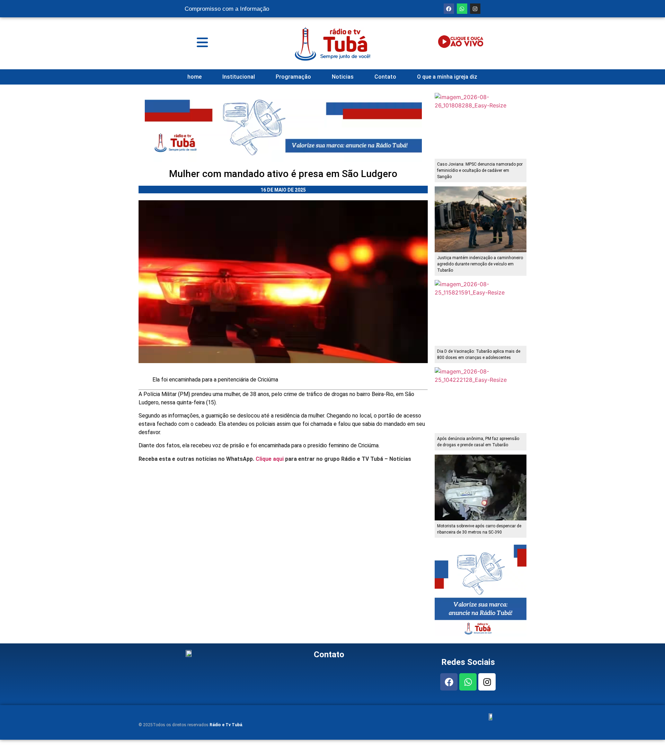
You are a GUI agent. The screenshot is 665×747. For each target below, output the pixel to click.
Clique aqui (270, 459)
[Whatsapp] (462, 8)
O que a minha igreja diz (447, 76)
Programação (293, 76)
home (194, 76)
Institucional (238, 76)
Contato (385, 76)
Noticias (343, 76)
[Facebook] (449, 8)
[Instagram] (475, 8)
